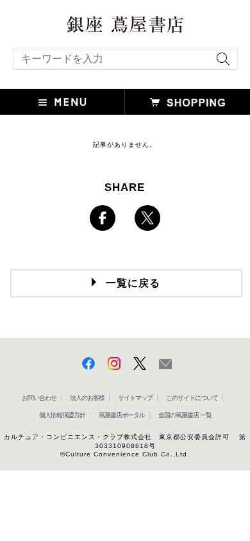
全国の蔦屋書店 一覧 (185, 415)
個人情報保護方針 (62, 415)
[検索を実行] (219, 63)
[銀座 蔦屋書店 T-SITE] (125, 20)
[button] (62, 102)
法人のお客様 (87, 397)
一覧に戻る (133, 283)
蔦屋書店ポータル (122, 415)
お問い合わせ (39, 397)
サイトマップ (135, 397)
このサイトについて (192, 397)
